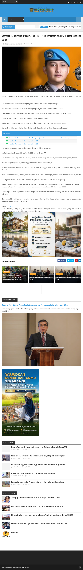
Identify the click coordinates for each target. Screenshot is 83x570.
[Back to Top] (80, 567)
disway (10, 206)
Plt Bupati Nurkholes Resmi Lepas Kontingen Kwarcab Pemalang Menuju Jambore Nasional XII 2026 (42, 515)
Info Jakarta (34, 26)
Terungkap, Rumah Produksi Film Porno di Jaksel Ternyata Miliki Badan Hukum (35, 497)
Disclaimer (14, 532)
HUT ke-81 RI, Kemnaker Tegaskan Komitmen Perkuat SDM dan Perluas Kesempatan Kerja (39, 523)
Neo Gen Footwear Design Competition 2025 (23, 141)
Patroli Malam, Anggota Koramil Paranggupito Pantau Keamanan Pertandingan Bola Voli (38, 464)
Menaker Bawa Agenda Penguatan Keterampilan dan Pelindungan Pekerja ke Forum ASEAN (35, 304)
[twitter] (68, 2)
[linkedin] (77, 2)
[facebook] (71, 2)
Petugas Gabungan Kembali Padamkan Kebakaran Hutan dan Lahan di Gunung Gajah (37, 482)
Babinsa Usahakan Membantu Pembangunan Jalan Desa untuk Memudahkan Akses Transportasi (41, 138)
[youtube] (80, 2)
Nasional (29, 44)
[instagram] (74, 2)
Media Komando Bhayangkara (21, 567)
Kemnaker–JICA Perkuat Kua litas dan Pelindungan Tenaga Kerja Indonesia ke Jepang (38, 456)
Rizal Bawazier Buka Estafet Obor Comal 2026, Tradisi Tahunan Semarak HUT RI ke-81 (38, 506)
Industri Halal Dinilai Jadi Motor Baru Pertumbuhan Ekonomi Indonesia (33, 473)
